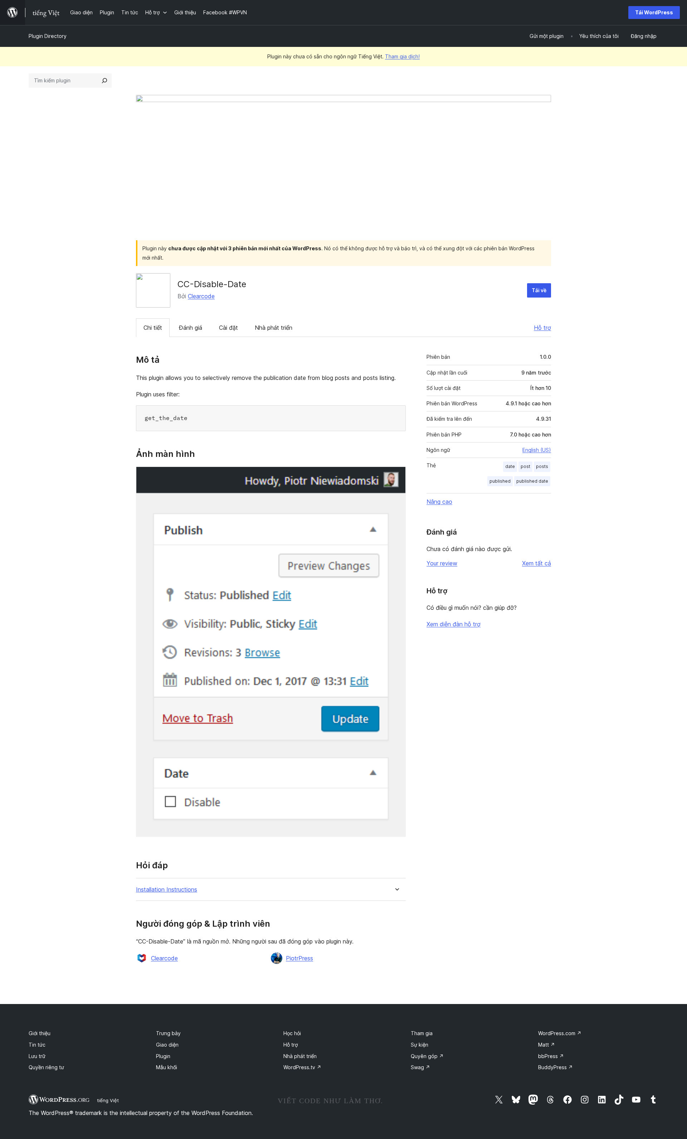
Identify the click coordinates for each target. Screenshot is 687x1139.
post (525, 466)
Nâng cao (439, 501)
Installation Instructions (166, 889)
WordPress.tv (302, 1067)
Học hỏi (292, 1033)
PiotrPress (299, 958)
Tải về (539, 290)
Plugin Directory (48, 36)
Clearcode (201, 296)
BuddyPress (555, 1067)
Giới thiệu (39, 1033)
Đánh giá (190, 327)
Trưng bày (168, 1033)
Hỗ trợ (542, 327)
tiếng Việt (108, 1100)
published (500, 481)
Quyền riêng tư (46, 1067)
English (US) (536, 450)
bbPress (551, 1056)
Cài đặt (228, 327)
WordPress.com (559, 1033)
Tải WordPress (654, 12)
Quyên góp (427, 1056)
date (510, 466)
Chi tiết (152, 327)
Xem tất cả (536, 563)
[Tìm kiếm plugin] (104, 80)
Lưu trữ (37, 1056)
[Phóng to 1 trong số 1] (396, 476)
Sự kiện (419, 1045)
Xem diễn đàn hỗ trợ (454, 624)
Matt (546, 1045)
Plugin (163, 1056)
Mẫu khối (166, 1067)
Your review (442, 563)
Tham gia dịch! (402, 56)
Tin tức (37, 1045)
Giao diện (167, 1045)
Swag (420, 1067)
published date (532, 481)
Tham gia (422, 1033)
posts (542, 466)
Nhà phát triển (273, 327)
